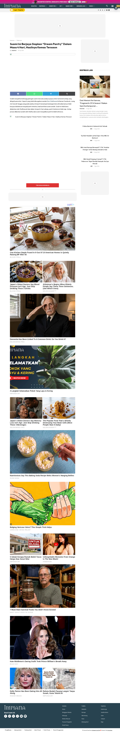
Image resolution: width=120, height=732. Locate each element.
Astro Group (109, 730)
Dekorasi (19, 40)
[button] (107, 6)
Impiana (12, 40)
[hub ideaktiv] (112, 5)
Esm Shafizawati (52, 101)
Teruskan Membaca (42, 185)
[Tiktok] (105, 10)
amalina (14, 50)
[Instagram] (100, 10)
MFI (91, 128)
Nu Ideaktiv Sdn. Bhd (96, 730)
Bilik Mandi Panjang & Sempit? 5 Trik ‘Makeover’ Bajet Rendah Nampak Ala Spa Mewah (95, 161)
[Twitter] (103, 10)
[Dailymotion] (109, 10)
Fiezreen (82, 108)
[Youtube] (107, 10)
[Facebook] (98, 10)
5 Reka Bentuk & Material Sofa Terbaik (94, 126)
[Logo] (12, 6)
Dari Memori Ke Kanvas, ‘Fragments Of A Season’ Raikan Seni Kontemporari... (93, 103)
